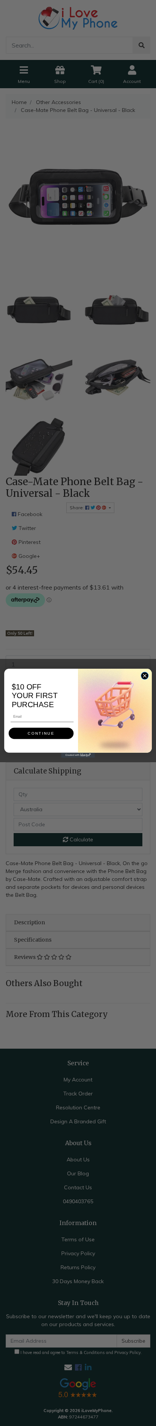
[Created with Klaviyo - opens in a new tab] (78, 754)
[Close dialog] (144, 675)
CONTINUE (41, 733)
